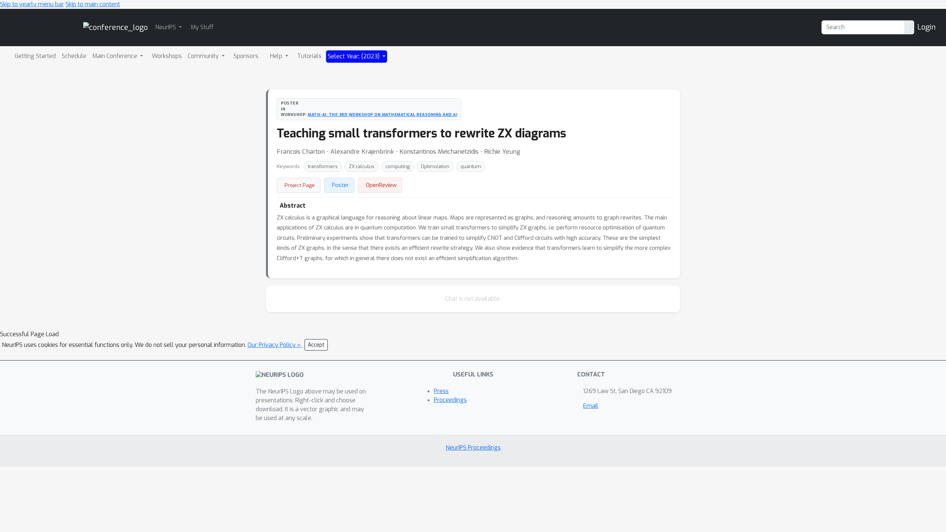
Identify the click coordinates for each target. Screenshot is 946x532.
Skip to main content (92, 4)
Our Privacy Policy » (275, 345)
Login (926, 27)
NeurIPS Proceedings (473, 447)
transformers (323, 166)
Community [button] (204, 56)
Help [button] (277, 56)
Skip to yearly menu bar (32, 4)
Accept (316, 344)
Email (590, 406)
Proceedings (450, 400)
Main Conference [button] (115, 56)
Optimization (435, 166)
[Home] (115, 27)
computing (397, 166)
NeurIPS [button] (166, 27)
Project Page (300, 185)
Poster (340, 185)
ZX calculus (361, 166)
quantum (470, 166)
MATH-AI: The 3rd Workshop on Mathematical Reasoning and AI (382, 114)
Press (441, 391)
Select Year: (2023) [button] (354, 56)
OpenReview (381, 185)
